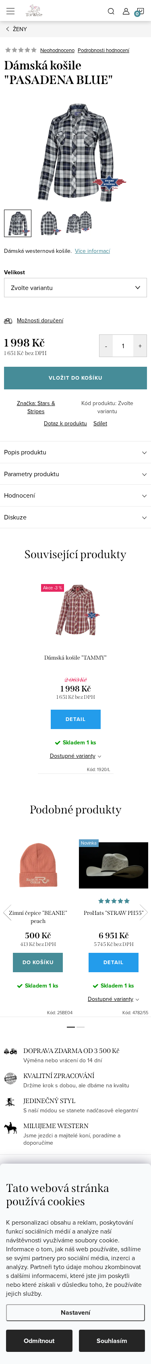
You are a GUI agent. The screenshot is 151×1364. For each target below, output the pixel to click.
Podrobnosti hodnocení (103, 50)
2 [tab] (81, 1027)
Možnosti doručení (40, 320)
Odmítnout (39, 1340)
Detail (76, 719)
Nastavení (75, 1312)
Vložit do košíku (75, 378)
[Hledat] (111, 10)
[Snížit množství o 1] (106, 346)
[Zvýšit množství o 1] (140, 346)
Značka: (36, 407)
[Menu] (10, 10)
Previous (7, 912)
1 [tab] (71, 1027)
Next (144, 912)
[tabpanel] (76, 674)
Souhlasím (112, 1340)
